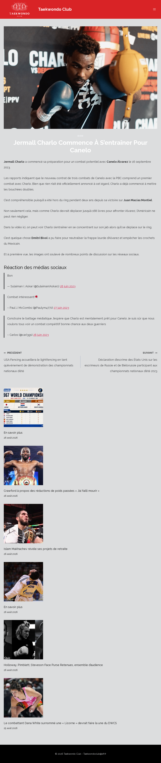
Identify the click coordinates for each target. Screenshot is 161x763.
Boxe (80, 136)
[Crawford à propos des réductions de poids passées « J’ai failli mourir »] (80, 465)
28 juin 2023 (67, 286)
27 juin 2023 (61, 307)
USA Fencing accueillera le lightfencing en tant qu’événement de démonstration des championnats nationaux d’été (38, 362)
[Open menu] (154, 9)
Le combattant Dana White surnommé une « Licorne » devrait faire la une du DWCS (60, 723)
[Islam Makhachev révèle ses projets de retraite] (80, 523)
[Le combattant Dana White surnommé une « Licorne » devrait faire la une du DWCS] (80, 697)
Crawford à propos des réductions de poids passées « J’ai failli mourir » (51, 490)
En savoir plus (13, 432)
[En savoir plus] (80, 407)
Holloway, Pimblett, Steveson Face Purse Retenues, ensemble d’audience (53, 665)
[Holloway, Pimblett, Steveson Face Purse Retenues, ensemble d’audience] (80, 639)
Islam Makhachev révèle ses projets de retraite (35, 549)
